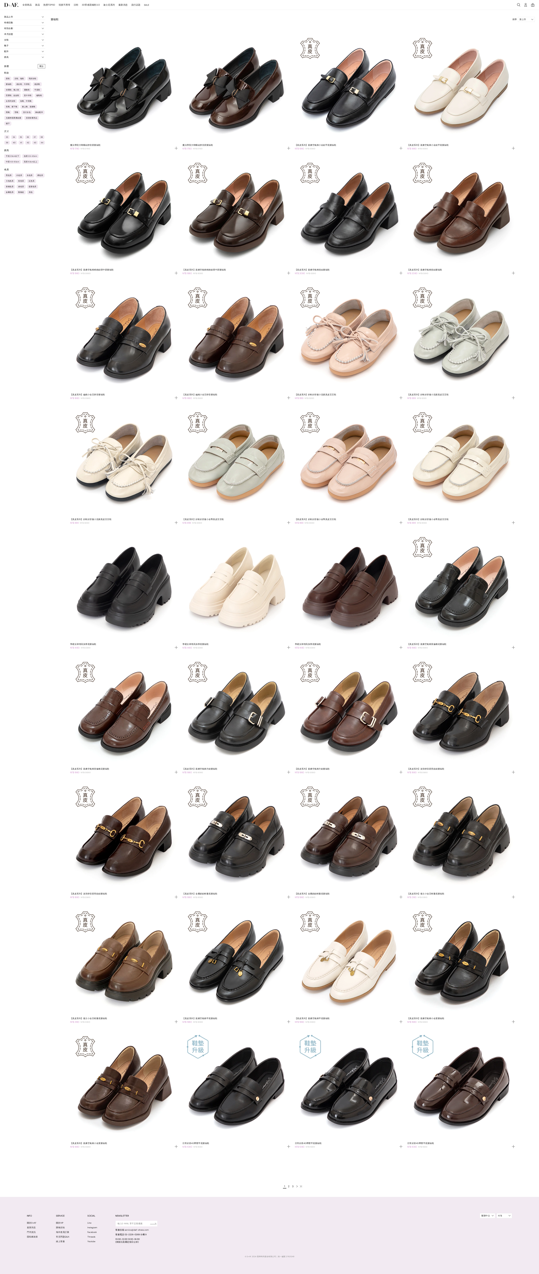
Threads (91, 1236)
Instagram (92, 1227)
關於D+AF (31, 1222)
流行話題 (136, 4)
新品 (37, 4)
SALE (146, 5)
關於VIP (59, 1222)
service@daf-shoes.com (137, 1230)
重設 (41, 66)
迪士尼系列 (109, 4)
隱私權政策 (32, 1236)
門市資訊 (31, 1232)
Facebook (92, 1232)
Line (89, 1222)
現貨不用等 (64, 4)
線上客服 (60, 1241)
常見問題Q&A (62, 1236)
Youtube (91, 1241)
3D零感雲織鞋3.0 (91, 4)
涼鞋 (76, 4)
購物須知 (60, 1227)
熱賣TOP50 (49, 4)
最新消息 (123, 4)
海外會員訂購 (62, 1232)
